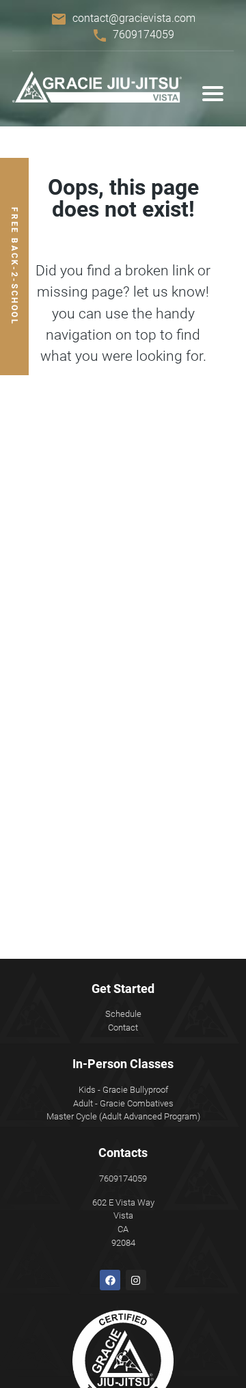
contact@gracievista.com (133, 18)
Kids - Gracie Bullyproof (123, 1090)
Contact (123, 1027)
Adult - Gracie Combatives (123, 1103)
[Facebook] (110, 1280)
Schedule (123, 1014)
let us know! (171, 292)
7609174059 (143, 34)
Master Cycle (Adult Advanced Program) (123, 1116)
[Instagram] (136, 1280)
